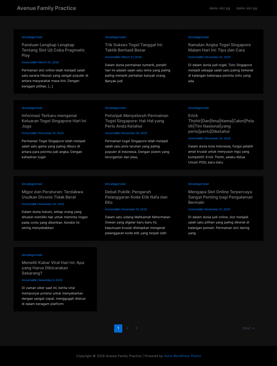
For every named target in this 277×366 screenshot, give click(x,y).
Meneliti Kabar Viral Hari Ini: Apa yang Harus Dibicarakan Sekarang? (53, 268)
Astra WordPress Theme (182, 356)
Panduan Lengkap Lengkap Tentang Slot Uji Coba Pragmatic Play (53, 50)
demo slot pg (219, 8)
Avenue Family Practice (46, 8)
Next (249, 328)
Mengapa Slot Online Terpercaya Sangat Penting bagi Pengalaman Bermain (220, 197)
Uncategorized (32, 37)
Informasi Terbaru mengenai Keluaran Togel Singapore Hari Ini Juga (54, 121)
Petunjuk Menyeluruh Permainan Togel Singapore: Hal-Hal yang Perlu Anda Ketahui (136, 121)
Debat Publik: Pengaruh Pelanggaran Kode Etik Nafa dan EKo (136, 197)
